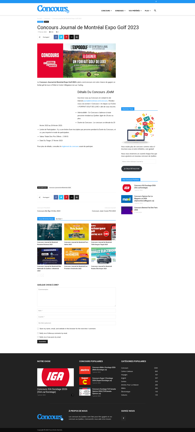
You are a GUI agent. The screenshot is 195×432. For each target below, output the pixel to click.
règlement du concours (70, 146)
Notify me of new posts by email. (50, 337)
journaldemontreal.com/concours (96, 101)
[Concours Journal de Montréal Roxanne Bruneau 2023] (49, 231)
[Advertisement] (56, 106)
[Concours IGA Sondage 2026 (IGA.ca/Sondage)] (126, 188)
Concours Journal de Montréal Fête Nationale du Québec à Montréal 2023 (49, 268)
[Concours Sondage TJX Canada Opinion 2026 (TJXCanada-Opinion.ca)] (85, 392)
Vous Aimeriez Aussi (46, 219)
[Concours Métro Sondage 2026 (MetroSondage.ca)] (85, 370)
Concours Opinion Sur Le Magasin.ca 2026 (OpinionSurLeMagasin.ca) (144, 198)
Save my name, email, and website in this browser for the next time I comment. (68, 328)
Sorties (46, 22)
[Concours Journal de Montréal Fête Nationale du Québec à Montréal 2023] (49, 256)
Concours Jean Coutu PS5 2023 (104, 211)
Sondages (119, 11)
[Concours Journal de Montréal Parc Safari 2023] (76, 231)
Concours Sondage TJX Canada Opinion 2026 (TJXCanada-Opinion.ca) (104, 391)
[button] (155, 11)
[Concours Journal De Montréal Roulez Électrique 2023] (103, 256)
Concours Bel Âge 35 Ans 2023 (48, 211)
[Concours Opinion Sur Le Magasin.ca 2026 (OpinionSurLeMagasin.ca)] (126, 199)
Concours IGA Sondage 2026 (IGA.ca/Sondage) (52, 390)
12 (72, 395)
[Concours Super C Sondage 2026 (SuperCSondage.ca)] (85, 381)
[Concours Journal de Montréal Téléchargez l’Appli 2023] (103, 231)
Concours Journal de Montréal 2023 (60, 187)
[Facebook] (156, 1)
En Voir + (59, 219)
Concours (105, 11)
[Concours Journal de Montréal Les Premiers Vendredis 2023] (76, 256)
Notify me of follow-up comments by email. (53, 333)
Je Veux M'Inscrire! (131, 168)
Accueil (39, 18)
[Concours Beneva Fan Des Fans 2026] (126, 210)
